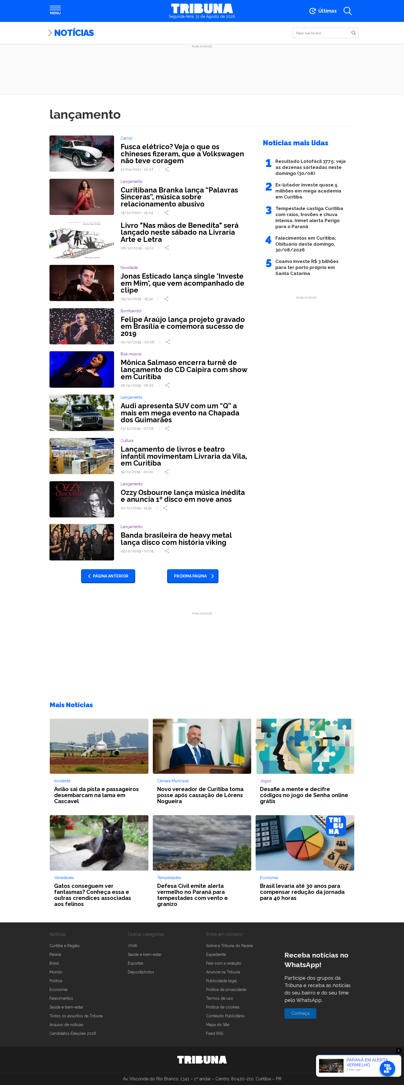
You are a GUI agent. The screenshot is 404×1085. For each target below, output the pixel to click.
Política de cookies (223, 1007)
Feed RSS (214, 1033)
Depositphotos (141, 972)
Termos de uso (219, 998)
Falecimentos (61, 998)
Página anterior (110, 576)
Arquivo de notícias (66, 1024)
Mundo (55, 972)
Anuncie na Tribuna (223, 972)
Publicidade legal (221, 981)
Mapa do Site (217, 1024)
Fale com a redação (223, 963)
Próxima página (190, 576)
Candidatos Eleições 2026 (72, 1033)
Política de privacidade (226, 989)
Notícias (74, 33)
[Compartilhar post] (167, 169)
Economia (58, 989)
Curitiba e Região (64, 946)
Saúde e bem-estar (66, 1007)
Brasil (54, 963)
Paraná (55, 954)
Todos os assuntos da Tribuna (76, 1016)
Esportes (135, 963)
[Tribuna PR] (202, 1060)
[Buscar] (354, 32)
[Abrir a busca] (347, 11)
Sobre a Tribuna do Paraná (229, 946)
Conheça (300, 1013)
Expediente (216, 954)
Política (55, 981)
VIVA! (132, 946)
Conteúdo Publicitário (225, 1016)
